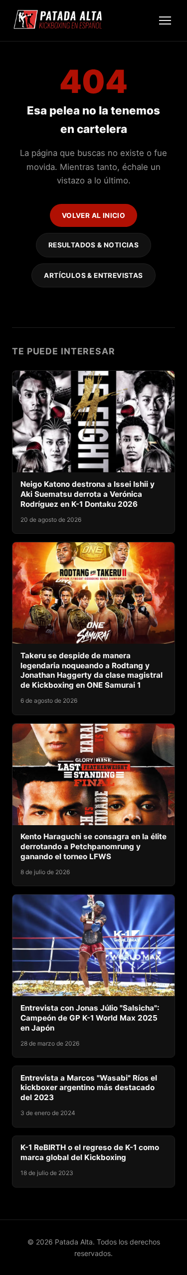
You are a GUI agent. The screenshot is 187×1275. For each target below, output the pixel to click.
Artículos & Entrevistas (93, 275)
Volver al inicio (94, 215)
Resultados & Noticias (93, 245)
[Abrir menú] (165, 20)
